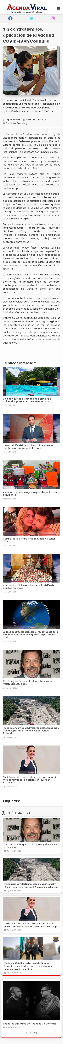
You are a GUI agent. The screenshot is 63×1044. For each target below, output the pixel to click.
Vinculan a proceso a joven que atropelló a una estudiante (30, 493)
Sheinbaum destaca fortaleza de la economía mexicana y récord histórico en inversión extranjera (30, 780)
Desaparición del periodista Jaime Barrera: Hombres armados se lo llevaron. (28, 447)
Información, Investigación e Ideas (26, 12)
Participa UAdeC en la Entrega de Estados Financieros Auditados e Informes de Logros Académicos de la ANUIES (28, 966)
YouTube (16, 1027)
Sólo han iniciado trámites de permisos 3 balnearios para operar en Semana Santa (27, 400)
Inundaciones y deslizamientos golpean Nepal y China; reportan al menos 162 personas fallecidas (31, 730)
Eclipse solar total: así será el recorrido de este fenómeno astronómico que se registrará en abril (30, 634)
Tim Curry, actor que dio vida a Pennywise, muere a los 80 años (28, 683)
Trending (22, 123)
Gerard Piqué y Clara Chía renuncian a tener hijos (29, 540)
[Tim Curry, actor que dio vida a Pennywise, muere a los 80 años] (31, 830)
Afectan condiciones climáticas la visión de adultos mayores (28, 587)
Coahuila (11, 123)
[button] (58, 9)
